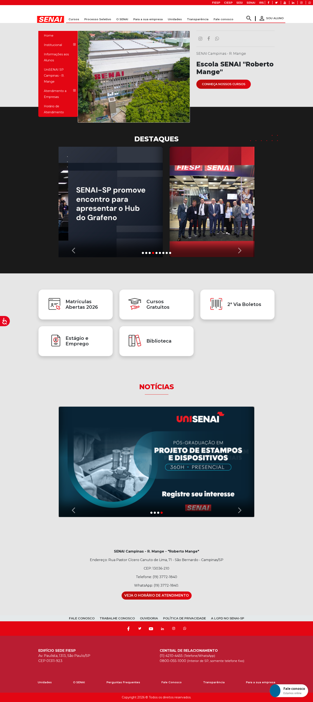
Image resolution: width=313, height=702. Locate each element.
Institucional (53, 45)
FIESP (216, 2)
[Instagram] (174, 628)
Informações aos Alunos (56, 57)
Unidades (175, 19)
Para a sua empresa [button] (148, 19)
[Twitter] (140, 628)
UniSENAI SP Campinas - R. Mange (54, 75)
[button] (73, 200)
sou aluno (271, 18)
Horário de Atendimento (54, 109)
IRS (261, 2)
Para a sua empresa (260, 682)
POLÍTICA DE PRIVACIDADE (184, 618)
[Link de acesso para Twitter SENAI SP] (276, 2)
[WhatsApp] (185, 628)
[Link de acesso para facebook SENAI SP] (268, 2)
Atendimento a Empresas (55, 94)
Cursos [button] (74, 19)
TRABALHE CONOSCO (117, 618)
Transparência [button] (197, 19)
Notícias (156, 386)
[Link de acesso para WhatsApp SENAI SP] (310, 2)
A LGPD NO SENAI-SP (227, 618)
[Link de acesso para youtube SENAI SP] (285, 2)
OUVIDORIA (149, 618)
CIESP (228, 2)
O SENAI (79, 682)
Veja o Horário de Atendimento (156, 595)
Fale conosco (223, 19)
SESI (239, 2)
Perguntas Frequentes (123, 682)
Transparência (214, 682)
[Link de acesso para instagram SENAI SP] (301, 2)
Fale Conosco (171, 682)
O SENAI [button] (122, 19)
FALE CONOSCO (82, 618)
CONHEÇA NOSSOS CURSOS (223, 84)
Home (48, 35)
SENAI (251, 2)
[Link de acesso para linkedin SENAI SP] (293, 2)
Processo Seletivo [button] (97, 19)
